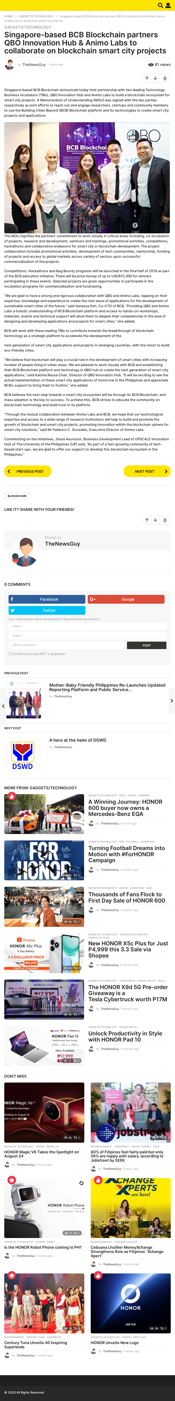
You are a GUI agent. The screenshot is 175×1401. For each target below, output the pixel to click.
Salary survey (141, 1146)
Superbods (54, 1337)
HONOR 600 (148, 841)
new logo (139, 1337)
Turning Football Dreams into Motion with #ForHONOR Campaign (126, 854)
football (132, 841)
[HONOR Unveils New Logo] (131, 1303)
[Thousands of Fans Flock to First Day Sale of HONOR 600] (44, 907)
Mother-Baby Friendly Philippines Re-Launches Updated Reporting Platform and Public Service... (107, 687)
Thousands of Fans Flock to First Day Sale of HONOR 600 (126, 897)
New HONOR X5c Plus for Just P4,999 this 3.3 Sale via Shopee (128, 949)
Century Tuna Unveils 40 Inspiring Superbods (35, 1344)
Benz (122, 795)
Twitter (49, 610)
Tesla (161, 981)
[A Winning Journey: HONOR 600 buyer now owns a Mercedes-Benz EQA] (44, 814)
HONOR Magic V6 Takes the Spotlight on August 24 (41, 1154)
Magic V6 (52, 1146)
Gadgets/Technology (28, 27)
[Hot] (11, 796)
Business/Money (101, 1146)
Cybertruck (127, 981)
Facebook (49, 599)
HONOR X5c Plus (98, 937)
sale (149, 888)
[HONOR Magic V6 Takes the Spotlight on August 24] (44, 1112)
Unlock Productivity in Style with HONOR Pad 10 (125, 1036)
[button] (160, 5)
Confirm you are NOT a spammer (38, 654)
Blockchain (17, 496)
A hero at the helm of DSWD (77, 740)
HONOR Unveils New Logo (115, 1342)
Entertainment (14, 1337)
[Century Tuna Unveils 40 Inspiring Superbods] (44, 1303)
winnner (144, 795)
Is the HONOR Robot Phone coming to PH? (43, 1247)
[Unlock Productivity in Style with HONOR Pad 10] (44, 1046)
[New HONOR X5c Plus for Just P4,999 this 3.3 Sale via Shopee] (44, 953)
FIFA (121, 841)
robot (51, 1242)
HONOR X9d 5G (146, 981)
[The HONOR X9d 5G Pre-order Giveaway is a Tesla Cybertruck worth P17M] (44, 999)
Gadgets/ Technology (103, 934)
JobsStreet (121, 1146)
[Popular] (11, 1180)
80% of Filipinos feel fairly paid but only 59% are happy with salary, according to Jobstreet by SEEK (127, 1156)
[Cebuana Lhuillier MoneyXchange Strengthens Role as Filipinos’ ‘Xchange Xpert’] (131, 1208)
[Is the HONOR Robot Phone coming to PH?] (44, 1208)
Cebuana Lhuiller (125, 1242)
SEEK (156, 1146)
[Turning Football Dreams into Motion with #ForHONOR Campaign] (44, 860)
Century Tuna (35, 1337)
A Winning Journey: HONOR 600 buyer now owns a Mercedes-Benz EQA (125, 807)
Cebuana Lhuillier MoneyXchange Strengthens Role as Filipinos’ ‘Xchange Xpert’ (127, 1251)
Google (128, 599)
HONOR (132, 795)
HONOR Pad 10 (128, 1027)
